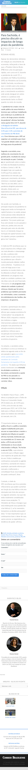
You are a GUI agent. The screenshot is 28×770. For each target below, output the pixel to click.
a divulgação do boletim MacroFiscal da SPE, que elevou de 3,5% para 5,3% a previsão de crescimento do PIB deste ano (13, 131)
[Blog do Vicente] (20, 2)
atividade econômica (18, 533)
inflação (20, 535)
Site (2, 567)
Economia (9, 50)
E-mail (3, 561)
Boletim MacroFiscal (6, 535)
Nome (3, 554)
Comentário (5, 547)
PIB (22, 536)
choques (15, 535)
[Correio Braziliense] (7, 2)
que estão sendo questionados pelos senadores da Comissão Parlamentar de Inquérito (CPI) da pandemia (13, 359)
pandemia (17, 536)
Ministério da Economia (7, 536)
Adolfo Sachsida (7, 533)
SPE (24, 536)
